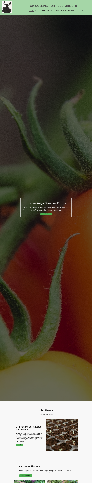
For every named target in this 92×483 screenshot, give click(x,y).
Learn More (19, 444)
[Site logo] (7, 7)
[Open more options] (87, 10)
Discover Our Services (46, 214)
